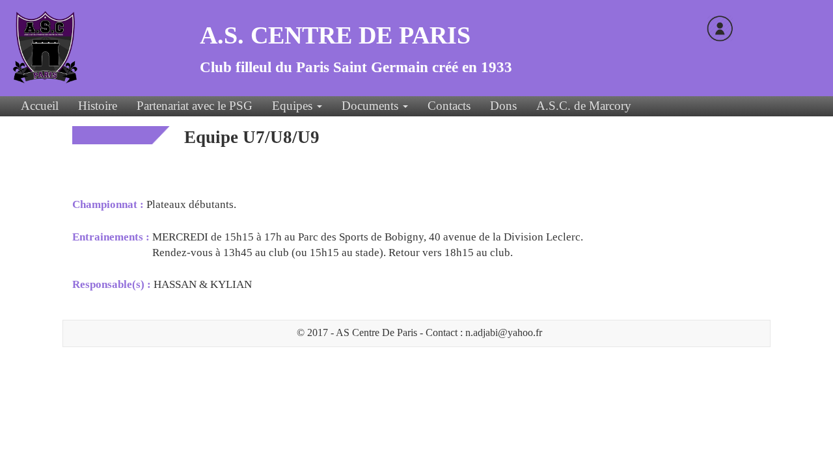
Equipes (294, 105)
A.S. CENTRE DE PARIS (335, 35)
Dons (503, 105)
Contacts (449, 105)
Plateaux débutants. (191, 204)
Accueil (40, 105)
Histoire (97, 105)
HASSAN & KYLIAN (203, 284)
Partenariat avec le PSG (195, 105)
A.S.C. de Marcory (583, 105)
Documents (372, 105)
